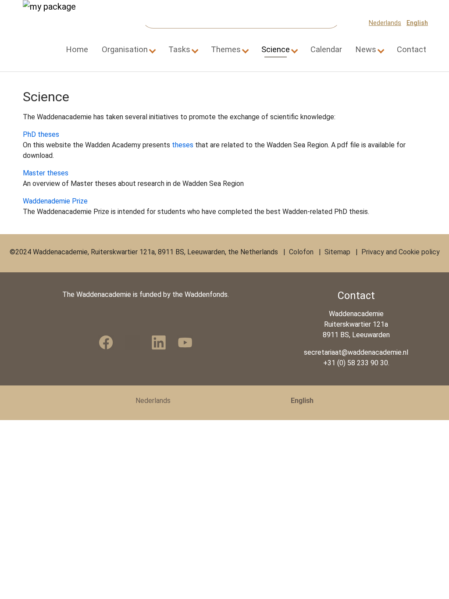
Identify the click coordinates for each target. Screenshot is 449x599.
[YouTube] (185, 342)
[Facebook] (106, 342)
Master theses (45, 173)
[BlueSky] (132, 342)
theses (182, 145)
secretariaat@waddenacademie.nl (356, 352)
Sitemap (337, 252)
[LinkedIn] (159, 342)
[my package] (58, 22)
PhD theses (41, 134)
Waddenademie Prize (56, 201)
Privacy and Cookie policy (400, 252)
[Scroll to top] (429, 579)
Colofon (301, 252)
